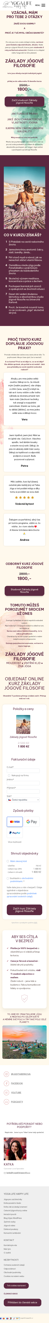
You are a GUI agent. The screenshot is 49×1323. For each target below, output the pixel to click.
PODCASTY (17, 1101)
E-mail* (10, 767)
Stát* (9, 796)
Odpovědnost (10, 1269)
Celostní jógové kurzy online (15, 1210)
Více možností (14, 842)
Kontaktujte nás (10, 1245)
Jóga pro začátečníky (13, 1199)
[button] (15, 822)
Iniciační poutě (10, 1214)
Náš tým (7, 1249)
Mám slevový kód (18, 861)
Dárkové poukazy (11, 1229)
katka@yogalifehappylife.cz (18, 1173)
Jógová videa (9, 1225)
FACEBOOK (17, 1083)
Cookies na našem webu (14, 1276)
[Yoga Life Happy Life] (17, 5)
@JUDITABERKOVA (21, 1074)
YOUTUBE (16, 1092)
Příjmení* (11, 787)
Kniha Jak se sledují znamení (15, 1207)
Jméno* (10, 779)
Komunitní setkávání (12, 1233)
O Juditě (7, 1253)
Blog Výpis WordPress (13, 1218)
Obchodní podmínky (12, 1272)
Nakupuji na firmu (20, 775)
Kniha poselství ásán (12, 1203)
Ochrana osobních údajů (14, 1265)
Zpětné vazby (10, 1222)
